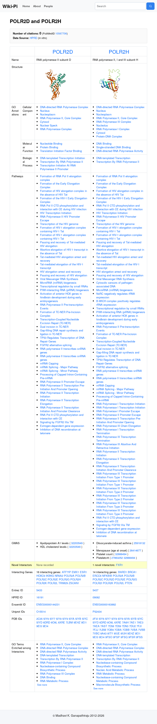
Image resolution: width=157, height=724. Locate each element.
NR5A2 (59, 576)
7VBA (133, 630)
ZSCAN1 (74, 583)
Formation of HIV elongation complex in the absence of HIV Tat (63, 192)
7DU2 (132, 626)
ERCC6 (97, 576)
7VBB (141, 630)
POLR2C (41, 579)
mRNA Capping (49, 363)
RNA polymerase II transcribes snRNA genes (63, 350)
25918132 (139, 543)
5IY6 (46, 619)
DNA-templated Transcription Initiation (62, 158)
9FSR (131, 637)
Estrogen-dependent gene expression (62, 426)
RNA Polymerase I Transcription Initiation (120, 404)
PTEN (128, 583)
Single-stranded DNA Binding (113, 147)
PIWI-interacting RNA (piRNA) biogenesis (64, 290)
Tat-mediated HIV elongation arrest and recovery (63, 258)
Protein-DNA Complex (109, 136)
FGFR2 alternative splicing (56, 345)
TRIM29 (63, 583)
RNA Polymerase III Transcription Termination (116, 438)
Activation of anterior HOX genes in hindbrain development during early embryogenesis (61, 297)
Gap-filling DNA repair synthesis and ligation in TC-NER (61, 332)
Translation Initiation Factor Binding (61, 151)
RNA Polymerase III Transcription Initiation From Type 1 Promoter (116, 475)
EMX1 (75, 572)
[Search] (150, 6)
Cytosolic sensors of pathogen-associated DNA (114, 284)
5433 (39, 590)
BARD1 (122, 572)
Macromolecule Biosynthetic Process (118, 684)
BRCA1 (132, 572)
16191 (40, 597)
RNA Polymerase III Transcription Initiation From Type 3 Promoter (116, 504)
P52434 (97, 611)
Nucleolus (102, 125)
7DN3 (125, 626)
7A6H (125, 622)
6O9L (54, 622)
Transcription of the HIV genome (59, 224)
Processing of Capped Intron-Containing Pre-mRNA (63, 376)
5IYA (71, 619)
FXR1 (119, 565)
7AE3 (140, 622)
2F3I (95, 619)
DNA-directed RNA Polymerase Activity (119, 151)
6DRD (46, 622)
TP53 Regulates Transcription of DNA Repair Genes (62, 339)
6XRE (61, 622)
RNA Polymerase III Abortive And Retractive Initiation (116, 446)
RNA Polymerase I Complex (113, 129)
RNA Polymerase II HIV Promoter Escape (60, 218)
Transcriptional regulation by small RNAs (64, 286)
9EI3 (39, 626)
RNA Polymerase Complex (56, 129)
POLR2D (63, 51)
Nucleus (45, 111)
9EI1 (84, 622)
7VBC (96, 633)
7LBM (69, 622)
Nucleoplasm (47, 114)
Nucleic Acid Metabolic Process (115, 670)
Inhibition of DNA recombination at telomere (60, 431)
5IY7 (52, 619)
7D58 (111, 626)
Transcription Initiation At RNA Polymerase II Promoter (58, 167)
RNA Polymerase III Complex (113, 122)
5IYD (39, 622)
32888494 (121, 554)
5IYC (85, 619)
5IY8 (59, 619)
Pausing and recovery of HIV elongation (63, 275)
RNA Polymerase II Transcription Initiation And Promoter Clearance (60, 409)
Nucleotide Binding (51, 143)
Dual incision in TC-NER (54, 327)
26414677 (135, 550)
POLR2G (64, 579)
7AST (103, 626)
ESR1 (83, 572)
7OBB (126, 630)
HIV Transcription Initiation (55, 213)
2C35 (39, 619)
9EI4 (45, 626)
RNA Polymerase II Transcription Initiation (59, 394)
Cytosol (44, 122)
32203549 (77, 543)
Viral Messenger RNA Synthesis (59, 279)
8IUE (117, 633)
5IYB (78, 619)
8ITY (110, 633)
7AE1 (132, 622)
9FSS (139, 637)
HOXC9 (40, 576)
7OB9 (110, 630)
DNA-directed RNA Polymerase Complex (64, 107)
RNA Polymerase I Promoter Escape (118, 411)
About (37, 6)
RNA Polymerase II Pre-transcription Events (61, 306)
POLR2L (53, 583)
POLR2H (119, 51)
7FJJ (95, 630)
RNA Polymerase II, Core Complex (60, 118)
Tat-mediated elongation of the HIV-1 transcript (61, 266)
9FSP (116, 637)
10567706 (61, 33)
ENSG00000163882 (104, 604)
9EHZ (77, 622)
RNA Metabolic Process (54, 681)
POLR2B (80, 576)
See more (42, 684)
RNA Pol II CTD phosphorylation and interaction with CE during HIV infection (63, 207)
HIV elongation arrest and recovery (60, 271)
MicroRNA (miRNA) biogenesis (58, 283)
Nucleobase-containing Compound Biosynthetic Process (60, 668)
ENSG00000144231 (48, 604)
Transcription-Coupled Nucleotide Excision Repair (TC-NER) (59, 321)
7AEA (96, 626)
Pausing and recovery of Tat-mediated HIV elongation (62, 244)
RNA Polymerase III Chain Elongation (118, 426)
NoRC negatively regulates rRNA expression (115, 295)
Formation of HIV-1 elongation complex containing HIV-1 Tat (63, 229)
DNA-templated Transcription (113, 158)
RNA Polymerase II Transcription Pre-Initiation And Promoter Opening (62, 387)
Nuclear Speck (48, 125)
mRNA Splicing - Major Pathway (59, 367)
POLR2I (97, 583)
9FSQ (124, 637)
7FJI (139, 626)
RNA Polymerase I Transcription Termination (115, 431)
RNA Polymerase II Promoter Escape (62, 382)
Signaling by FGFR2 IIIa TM (56, 422)
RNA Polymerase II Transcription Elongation (59, 402)
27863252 (117, 558)
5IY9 (65, 619)
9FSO (108, 637)
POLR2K (41, 583)
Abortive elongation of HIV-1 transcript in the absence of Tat (64, 251)
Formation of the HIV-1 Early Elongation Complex (63, 200)
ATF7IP (66, 572)
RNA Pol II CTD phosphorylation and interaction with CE (61, 416)
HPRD (33, 38)
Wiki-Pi (10, 6)
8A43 (103, 633)
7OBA (118, 630)
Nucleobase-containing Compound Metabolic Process (116, 679)
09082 (96, 597)
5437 (95, 590)
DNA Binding (103, 143)
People (48, 6)
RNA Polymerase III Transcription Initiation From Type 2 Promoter (116, 490)
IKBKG (50, 576)
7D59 (118, 626)
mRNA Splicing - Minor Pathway (59, 371)
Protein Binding (49, 147)
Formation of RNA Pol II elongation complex (60, 178)
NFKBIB (107, 576)
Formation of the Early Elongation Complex (60, 185)
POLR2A (69, 576)
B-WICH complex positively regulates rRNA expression (118, 303)
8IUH (124, 633)
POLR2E (53, 579)
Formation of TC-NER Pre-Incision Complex (60, 314)
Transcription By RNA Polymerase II (61, 162)
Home (26, 6)
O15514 (41, 611)
